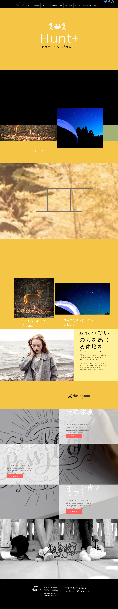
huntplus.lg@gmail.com (77, 591)
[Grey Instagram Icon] (112, 1)
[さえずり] (105, 1)
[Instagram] (70, 396)
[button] (36, 199)
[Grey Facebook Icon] (109, 1)
